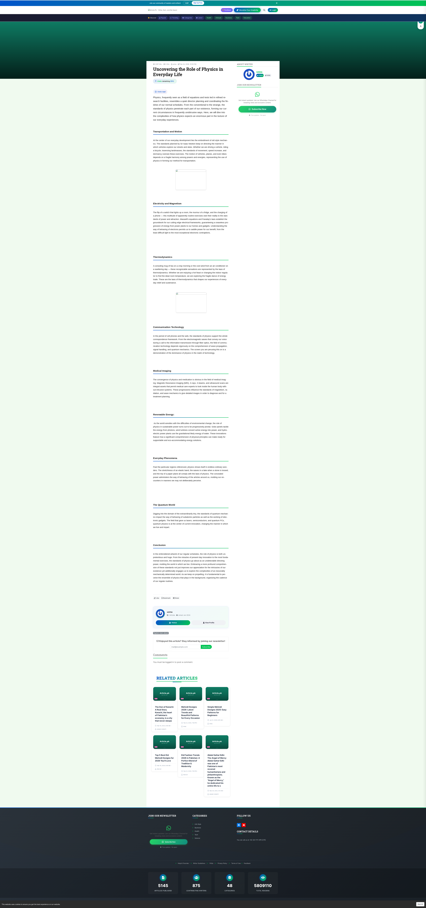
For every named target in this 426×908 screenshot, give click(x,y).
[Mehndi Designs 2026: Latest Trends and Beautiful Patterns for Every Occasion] (190, 694)
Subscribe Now (259, 109)
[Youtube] (244, 825)
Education (247, 18)
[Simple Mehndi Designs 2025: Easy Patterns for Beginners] (217, 694)
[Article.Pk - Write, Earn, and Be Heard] (162, 10)
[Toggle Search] (264, 10)
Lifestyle (218, 18)
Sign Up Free (197, 3)
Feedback (247, 863)
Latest (200, 18)
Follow (174, 623)
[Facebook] (239, 825)
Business (229, 18)
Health (209, 18)
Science (197, 838)
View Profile (209, 623)
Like (157, 598)
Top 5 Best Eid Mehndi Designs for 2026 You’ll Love (164, 758)
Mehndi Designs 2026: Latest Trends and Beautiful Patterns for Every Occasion (190, 712)
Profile (268, 75)
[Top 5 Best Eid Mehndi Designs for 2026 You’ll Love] (164, 742)
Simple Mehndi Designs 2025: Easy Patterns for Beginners (217, 711)
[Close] (277, 3)
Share (176, 598)
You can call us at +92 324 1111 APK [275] (251, 840)
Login (187, 3)
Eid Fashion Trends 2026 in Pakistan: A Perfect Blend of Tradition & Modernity (190, 761)
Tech (237, 18)
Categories (188, 18)
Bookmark (167, 598)
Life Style (198, 824)
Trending (175, 18)
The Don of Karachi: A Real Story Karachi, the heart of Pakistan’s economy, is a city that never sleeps (164, 714)
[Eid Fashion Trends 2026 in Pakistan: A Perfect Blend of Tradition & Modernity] (190, 742)
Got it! (420, 904)
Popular (163, 18)
